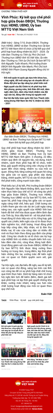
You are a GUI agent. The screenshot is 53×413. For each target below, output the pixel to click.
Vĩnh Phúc (14, 300)
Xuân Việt (11, 35)
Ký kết (23, 300)
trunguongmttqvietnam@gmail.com (29, 406)
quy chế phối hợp (35, 300)
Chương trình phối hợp (14, 11)
